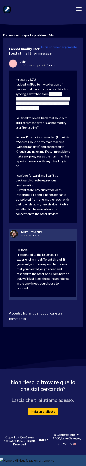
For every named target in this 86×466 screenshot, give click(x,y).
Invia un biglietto (43, 411)
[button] (78, 7)
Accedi (14, 313)
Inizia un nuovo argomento (59, 47)
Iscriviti (29, 313)
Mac (52, 35)
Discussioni (11, 35)
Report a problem (34, 35)
